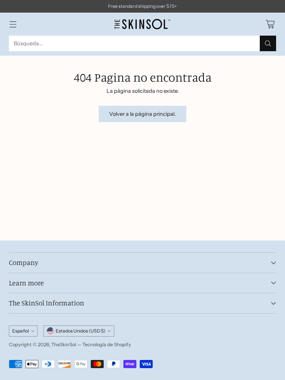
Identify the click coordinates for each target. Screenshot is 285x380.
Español (20, 331)
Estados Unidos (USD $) (80, 331)
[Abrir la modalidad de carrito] (270, 24)
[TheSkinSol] (142, 24)
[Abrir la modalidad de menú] (12, 24)
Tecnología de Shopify (106, 344)
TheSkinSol (63, 344)
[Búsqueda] (268, 43)
